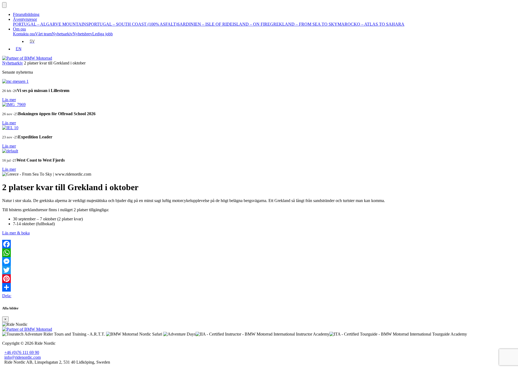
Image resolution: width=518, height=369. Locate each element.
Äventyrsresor (25, 19)
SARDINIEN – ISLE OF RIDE (205, 24)
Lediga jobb (102, 34)
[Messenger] (259, 261)
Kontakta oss (24, 34)
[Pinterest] (259, 278)
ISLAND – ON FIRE (251, 24)
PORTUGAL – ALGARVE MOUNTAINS (50, 24)
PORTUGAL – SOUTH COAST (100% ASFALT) (132, 24)
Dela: (6, 295)
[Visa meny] (4, 5)
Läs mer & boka (16, 233)
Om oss (19, 29)
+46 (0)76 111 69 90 (21, 352)
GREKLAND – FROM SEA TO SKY (304, 24)
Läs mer (9, 99)
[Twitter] (259, 270)
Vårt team (43, 34)
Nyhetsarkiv (62, 34)
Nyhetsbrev (82, 34)
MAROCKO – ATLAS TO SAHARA (371, 24)
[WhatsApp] (259, 252)
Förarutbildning (26, 14)
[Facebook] (259, 244)
